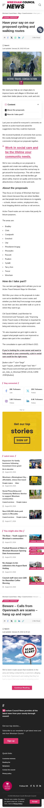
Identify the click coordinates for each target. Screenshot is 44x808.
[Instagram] (12, 401)
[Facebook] (12, 391)
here (19, 286)
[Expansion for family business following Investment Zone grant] (35, 464)
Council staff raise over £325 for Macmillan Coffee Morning (14, 580)
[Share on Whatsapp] (15, 38)
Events (33, 550)
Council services (10, 17)
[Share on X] (11, 38)
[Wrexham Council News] (21, 5)
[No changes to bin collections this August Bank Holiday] (35, 565)
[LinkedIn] (40, 786)
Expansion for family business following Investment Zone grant (11, 463)
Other (17, 483)
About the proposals (15, 110)
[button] (35, 802)
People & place (7, 483)
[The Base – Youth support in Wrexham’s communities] (35, 538)
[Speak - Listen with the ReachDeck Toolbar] (40, 30)
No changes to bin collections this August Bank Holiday (14, 565)
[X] (33, 786)
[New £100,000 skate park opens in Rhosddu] (35, 514)
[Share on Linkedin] (19, 38)
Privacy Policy (17, 803)
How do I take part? (15, 114)
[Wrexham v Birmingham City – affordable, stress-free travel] (35, 480)
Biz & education (7, 469)
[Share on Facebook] (8, 38)
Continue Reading (22, 688)
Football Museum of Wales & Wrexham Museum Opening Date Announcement (14, 550)
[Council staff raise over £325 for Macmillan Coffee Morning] (35, 580)
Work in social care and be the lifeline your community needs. (21, 152)
